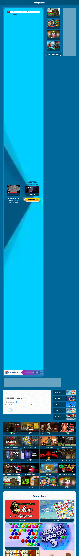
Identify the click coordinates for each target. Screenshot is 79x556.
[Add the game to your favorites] (24, 398)
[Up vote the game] (27, 372)
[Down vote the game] (31, 372)
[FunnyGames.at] (6, 394)
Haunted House (36, 394)
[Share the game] (35, 372)
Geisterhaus (27, 394)
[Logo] (39, 2)
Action (11, 394)
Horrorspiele (18, 394)
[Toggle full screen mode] (39, 372)
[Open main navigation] (2, 2)
